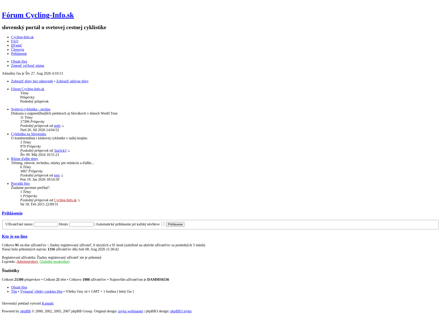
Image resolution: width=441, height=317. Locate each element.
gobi (57, 126)
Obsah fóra (19, 61)
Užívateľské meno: (19, 224)
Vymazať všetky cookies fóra (41, 291)
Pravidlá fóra (20, 183)
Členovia (17, 49)
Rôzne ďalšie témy (24, 159)
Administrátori (27, 262)
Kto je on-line (14, 236)
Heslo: (63, 224)
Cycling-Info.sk (22, 37)
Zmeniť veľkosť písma (27, 65)
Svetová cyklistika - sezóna (30, 109)
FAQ (14, 41)
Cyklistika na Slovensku (28, 134)
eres (57, 175)
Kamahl (47, 303)
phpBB (25, 311)
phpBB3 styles (181, 311)
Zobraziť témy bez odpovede (32, 81)
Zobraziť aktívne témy (72, 81)
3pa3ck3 (60, 150)
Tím (14, 291)
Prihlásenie (19, 54)
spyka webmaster (130, 311)
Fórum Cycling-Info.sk (38, 15)
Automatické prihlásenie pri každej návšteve (128, 224)
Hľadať (16, 45)
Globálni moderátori (55, 262)
